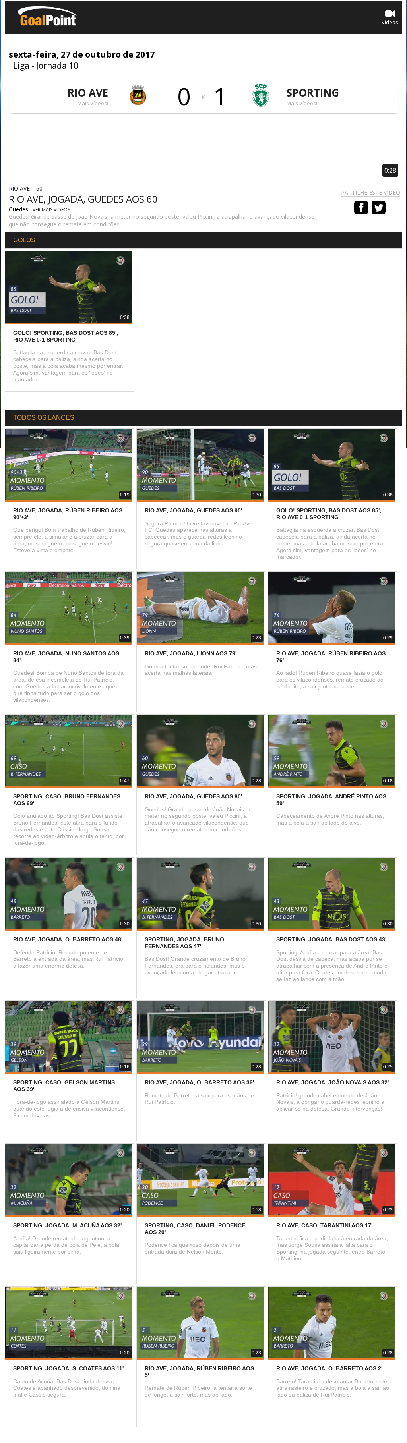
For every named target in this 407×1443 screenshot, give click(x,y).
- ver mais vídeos (50, 209)
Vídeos (390, 22)
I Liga (19, 65)
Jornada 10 (57, 65)
